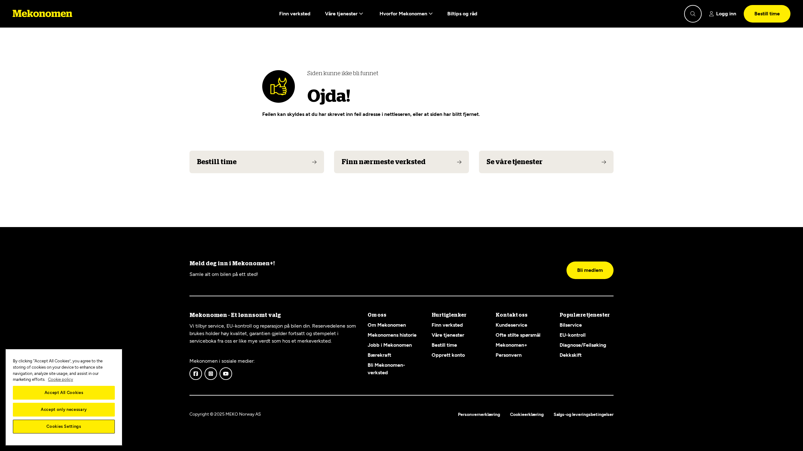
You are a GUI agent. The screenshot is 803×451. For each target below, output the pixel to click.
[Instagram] (211, 373)
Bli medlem (590, 270)
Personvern (509, 355)
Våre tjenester (342, 14)
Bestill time (767, 14)
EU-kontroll (573, 335)
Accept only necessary (64, 409)
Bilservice (571, 325)
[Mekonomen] (42, 13)
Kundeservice (511, 325)
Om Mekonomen (387, 325)
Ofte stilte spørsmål (518, 335)
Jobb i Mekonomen (390, 345)
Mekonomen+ (511, 345)
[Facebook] (195, 373)
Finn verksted (295, 14)
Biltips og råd (462, 14)
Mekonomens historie (392, 335)
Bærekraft (379, 355)
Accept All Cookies (64, 392)
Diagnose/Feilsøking (583, 345)
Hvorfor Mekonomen (404, 14)
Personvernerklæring (479, 414)
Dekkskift (571, 355)
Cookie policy (60, 379)
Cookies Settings (63, 426)
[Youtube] (226, 373)
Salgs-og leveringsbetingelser (584, 414)
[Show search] (693, 14)
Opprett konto (448, 355)
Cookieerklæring (527, 414)
